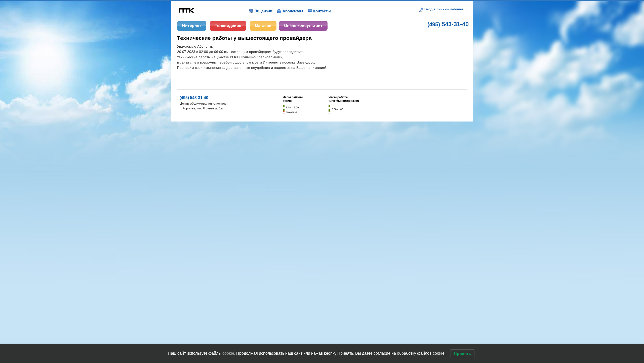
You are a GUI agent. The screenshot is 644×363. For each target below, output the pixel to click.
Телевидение (228, 25)
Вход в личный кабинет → (445, 9)
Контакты (322, 11)
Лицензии (263, 11)
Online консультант (303, 25)
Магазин (263, 25)
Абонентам (293, 11)
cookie (228, 353)
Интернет (191, 25)
